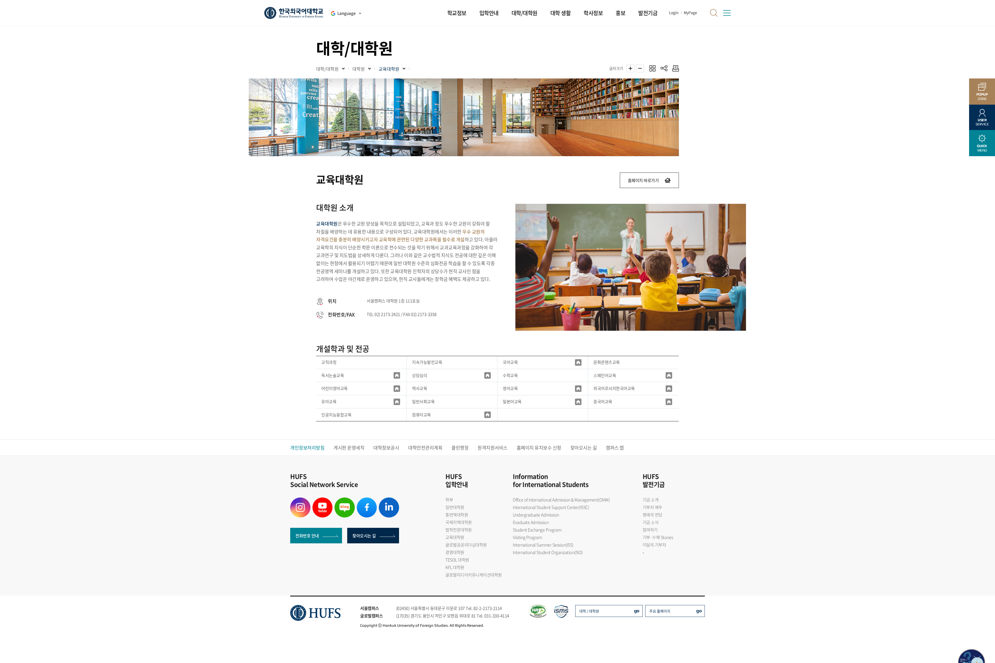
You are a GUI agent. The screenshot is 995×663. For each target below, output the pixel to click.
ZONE (982, 96)
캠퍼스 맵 (615, 447)
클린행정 (459, 447)
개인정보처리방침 (307, 447)
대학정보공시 (386, 447)
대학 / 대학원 (589, 611)
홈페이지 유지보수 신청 (539, 447)
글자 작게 (640, 68)
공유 (664, 68)
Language (346, 13)
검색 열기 (714, 13)
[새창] (578, 362)
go (636, 610)
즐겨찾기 (652, 68)
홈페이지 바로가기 (643, 180)
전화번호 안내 (307, 535)
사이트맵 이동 (727, 13)
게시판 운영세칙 (348, 447)
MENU (982, 148)
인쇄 (674, 68)
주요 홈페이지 (659, 611)
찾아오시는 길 (583, 447)
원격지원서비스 (493, 447)
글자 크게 (630, 68)
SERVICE (982, 122)
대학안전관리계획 (425, 447)
